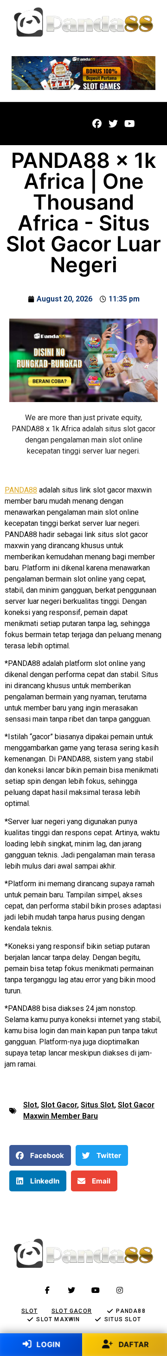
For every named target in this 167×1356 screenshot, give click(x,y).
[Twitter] (113, 123)
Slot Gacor (59, 1104)
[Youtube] (129, 123)
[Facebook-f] (47, 1290)
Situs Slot (97, 1104)
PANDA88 (21, 490)
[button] (24, 123)
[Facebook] (97, 123)
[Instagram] (119, 1290)
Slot (30, 1104)
